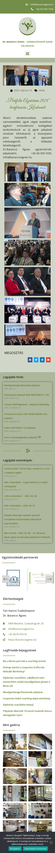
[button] (27, 53)
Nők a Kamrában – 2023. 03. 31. (19, 505)
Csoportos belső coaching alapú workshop (26, 698)
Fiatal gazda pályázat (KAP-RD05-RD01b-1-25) (26, 394)
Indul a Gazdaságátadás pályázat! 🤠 (22, 437)
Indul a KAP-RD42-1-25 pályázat (20, 427)
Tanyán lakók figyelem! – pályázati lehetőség (26, 404)
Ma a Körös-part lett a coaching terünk (24, 661)
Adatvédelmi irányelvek (35, 848)
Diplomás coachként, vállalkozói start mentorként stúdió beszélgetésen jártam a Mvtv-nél (26, 682)
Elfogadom (15, 848)
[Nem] (51, 842)
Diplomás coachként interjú (18, 704)
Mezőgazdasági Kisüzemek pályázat (22, 385)
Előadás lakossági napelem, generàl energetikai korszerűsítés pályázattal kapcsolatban (22, 519)
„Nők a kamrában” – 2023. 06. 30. (20, 496)
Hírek (42, 90)
